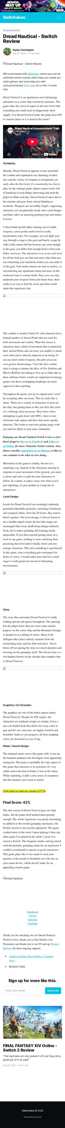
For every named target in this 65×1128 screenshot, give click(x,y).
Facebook (32, 911)
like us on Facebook (31, 441)
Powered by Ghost (32, 1117)
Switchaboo (14, 17)
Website (32, 919)
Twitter (33, 915)
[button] (59, 17)
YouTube (32, 923)
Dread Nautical (11, 30)
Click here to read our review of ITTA (24, 791)
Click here (29, 85)
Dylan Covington (23, 49)
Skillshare (33, 73)
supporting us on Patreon (35, 450)
